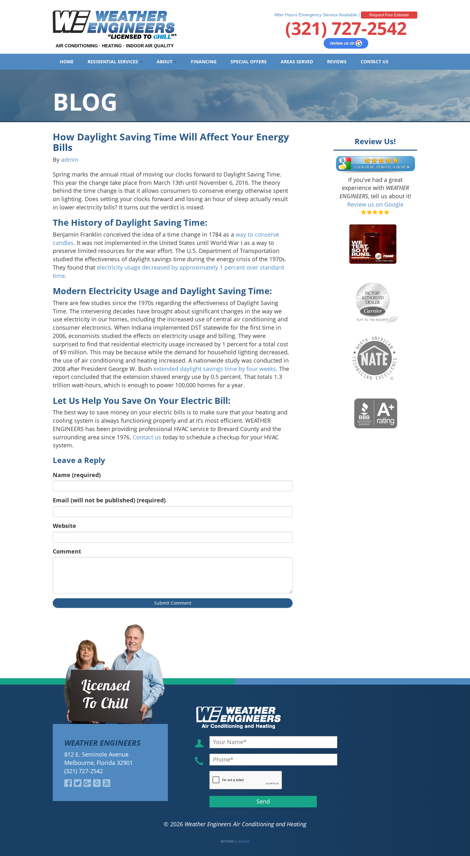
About (165, 62)
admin (69, 159)
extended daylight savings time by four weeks (214, 369)
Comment (67, 551)
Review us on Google (375, 204)
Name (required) (77, 475)
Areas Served (297, 62)
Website (64, 526)
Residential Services (113, 62)
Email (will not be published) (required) (109, 500)
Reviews (337, 62)
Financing (203, 62)
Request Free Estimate (389, 15)
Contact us (147, 437)
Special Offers (249, 62)
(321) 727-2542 (346, 28)
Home (67, 62)
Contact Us (374, 62)
